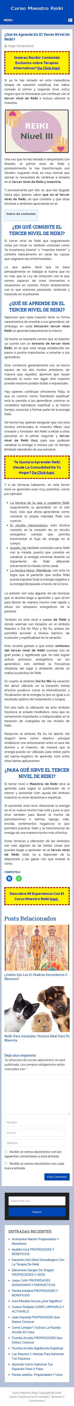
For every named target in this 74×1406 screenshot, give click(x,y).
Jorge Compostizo (21, 46)
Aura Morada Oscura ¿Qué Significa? (37, 1301)
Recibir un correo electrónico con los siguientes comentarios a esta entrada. (32, 1154)
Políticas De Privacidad (33, 1396)
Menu (8, 20)
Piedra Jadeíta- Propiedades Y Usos (37, 1375)
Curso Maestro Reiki (25, 1392)
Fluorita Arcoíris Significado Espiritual (37, 1348)
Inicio (14, 1396)
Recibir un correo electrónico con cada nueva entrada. (34, 1166)
